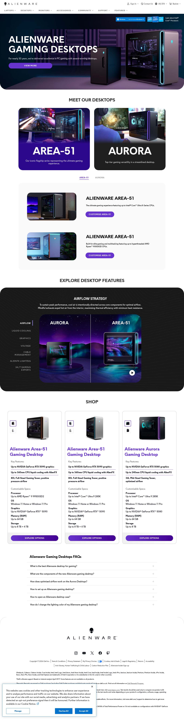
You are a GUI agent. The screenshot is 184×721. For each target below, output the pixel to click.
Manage (18, 711)
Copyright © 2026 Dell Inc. (40, 661)
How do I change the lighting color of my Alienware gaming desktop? (64, 604)
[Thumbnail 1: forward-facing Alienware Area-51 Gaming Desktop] (13, 423)
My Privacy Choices (90, 661)
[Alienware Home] (21, 4)
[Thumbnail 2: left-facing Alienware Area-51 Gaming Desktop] (13, 430)
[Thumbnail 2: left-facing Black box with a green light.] (128, 430)
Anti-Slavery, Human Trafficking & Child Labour (72, 666)
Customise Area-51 (100, 214)
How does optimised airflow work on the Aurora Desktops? (58, 581)
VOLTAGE (26, 346)
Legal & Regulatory (129, 661)
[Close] (92, 687)
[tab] (84, 177)
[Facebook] (100, 653)
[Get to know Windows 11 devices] (130, 19)
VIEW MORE (30, 65)
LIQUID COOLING (21, 330)
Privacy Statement (74, 661)
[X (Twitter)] (92, 653)
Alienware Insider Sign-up (120, 666)
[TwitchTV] (108, 653)
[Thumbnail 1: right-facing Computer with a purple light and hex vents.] (128, 423)
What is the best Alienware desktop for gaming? (53, 566)
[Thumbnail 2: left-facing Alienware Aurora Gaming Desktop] (70, 430)
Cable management (23, 353)
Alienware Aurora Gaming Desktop (142, 451)
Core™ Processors (171, 20)
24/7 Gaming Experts (23, 368)
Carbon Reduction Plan (100, 666)
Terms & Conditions (58, 661)
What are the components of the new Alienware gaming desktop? (62, 573)
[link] (147, 4)
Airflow (25, 323)
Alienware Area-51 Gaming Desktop (28, 451)
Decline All (64, 711)
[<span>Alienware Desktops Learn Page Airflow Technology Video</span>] (132, 373)
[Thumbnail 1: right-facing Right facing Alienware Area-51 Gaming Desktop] (70, 423)
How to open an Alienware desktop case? (50, 596)
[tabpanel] (92, 226)
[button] (133, 4)
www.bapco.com (114, 690)
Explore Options (34, 538)
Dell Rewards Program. (135, 683)
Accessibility (150, 661)
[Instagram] (76, 653)
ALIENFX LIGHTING (20, 361)
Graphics (25, 338)
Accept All (83, 711)
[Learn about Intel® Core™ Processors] (155, 19)
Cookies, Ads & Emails (112, 661)
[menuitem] (10, 11)
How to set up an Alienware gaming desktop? (52, 589)
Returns (140, 661)
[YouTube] (84, 653)
